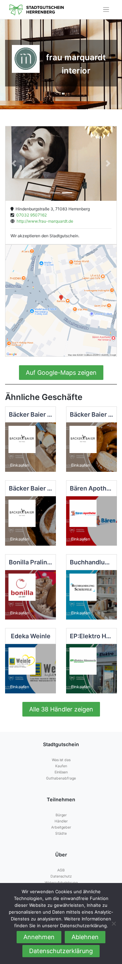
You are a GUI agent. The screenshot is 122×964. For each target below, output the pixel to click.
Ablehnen (85, 937)
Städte (61, 833)
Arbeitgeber (61, 827)
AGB (61, 870)
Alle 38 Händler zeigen (61, 709)
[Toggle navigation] (106, 10)
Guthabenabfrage (61, 778)
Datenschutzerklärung (61, 950)
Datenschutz (61, 876)
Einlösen (61, 772)
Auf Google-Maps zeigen (61, 372)
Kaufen (61, 766)
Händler (61, 821)
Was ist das (61, 760)
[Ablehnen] (113, 923)
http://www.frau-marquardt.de (44, 221)
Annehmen (39, 937)
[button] (13, 163)
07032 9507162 (30, 215)
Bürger (61, 815)
